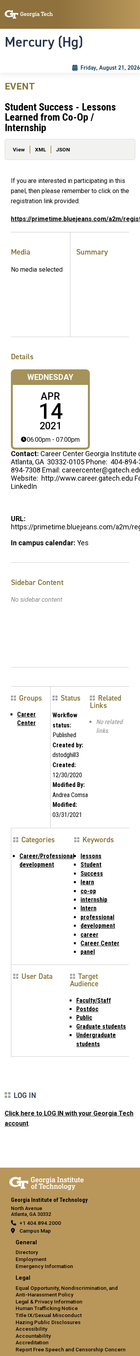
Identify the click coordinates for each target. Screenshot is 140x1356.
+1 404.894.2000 (40, 1223)
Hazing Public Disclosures (48, 1322)
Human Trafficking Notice (47, 1308)
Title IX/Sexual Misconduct (49, 1315)
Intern (88, 908)
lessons (91, 856)
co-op (88, 891)
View (19, 149)
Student (91, 864)
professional (97, 917)
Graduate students (101, 1026)
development (97, 925)
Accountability (33, 1336)
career (89, 934)
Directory (27, 1252)
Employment (31, 1259)
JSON (63, 149)
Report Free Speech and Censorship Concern (71, 1349)
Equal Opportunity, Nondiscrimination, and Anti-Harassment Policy (67, 1291)
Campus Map (35, 1231)
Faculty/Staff (93, 1000)
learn (87, 882)
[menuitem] (70, 1254)
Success (91, 873)
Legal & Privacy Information (49, 1301)
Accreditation (32, 1342)
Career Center (99, 943)
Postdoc (87, 1009)
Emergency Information (44, 1266)
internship (93, 899)
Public (84, 1017)
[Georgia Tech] (46, 1182)
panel (87, 952)
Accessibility (31, 1329)
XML (40, 149)
